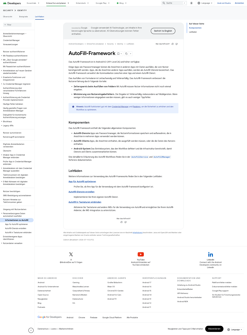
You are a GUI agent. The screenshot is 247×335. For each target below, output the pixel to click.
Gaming (76, 282)
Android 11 (146, 307)
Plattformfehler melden (221, 282)
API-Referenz (182, 293)
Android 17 (146, 282)
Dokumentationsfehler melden (224, 286)
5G (74, 303)
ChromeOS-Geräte (115, 291)
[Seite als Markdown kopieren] (126, 54)
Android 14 (146, 295)
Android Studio (224, 3)
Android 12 (146, 303)
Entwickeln (81, 3)
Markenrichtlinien (66, 329)
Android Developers (76, 44)
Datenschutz (78, 299)
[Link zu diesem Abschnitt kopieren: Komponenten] (92, 122)
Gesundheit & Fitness (81, 291)
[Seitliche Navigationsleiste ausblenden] (31, 330)
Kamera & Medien (80, 295)
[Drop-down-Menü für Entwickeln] (89, 3)
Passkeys (136, 106)
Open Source (43, 295)
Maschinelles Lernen (81, 286)
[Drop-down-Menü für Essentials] (39, 3)
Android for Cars (114, 295)
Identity (22, 10)
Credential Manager (120, 106)
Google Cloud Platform (112, 317)
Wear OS (111, 286)
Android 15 (146, 291)
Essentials (31, 3)
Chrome (81, 317)
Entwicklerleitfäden (185, 289)
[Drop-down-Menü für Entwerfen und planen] (69, 3)
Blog (121, 3)
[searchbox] (17, 25)
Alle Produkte (132, 317)
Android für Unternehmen (48, 286)
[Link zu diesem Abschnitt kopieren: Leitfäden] (84, 171)
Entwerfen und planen (56, 3)
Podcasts (41, 307)
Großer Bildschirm (114, 282)
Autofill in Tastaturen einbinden (85, 202)
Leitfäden (39, 16)
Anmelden (239, 3)
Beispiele (23, 16)
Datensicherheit (44, 291)
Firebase (93, 317)
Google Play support (220, 291)
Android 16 (146, 286)
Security (8, 10)
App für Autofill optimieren (82, 181)
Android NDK (182, 301)
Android (41, 282)
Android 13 (146, 299)
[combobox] (174, 3)
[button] (17, 56)
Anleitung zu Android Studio (188, 285)
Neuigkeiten (43, 299)
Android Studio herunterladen (189, 297)
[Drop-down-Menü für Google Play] (110, 3)
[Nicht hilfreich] (176, 44)
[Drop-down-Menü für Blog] (126, 3)
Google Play (101, 3)
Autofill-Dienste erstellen (81, 192)
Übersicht (7, 16)
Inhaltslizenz (138, 232)
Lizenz (54, 329)
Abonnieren (214, 329)
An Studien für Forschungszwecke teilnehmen (226, 296)
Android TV (112, 299)
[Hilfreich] (173, 44)
